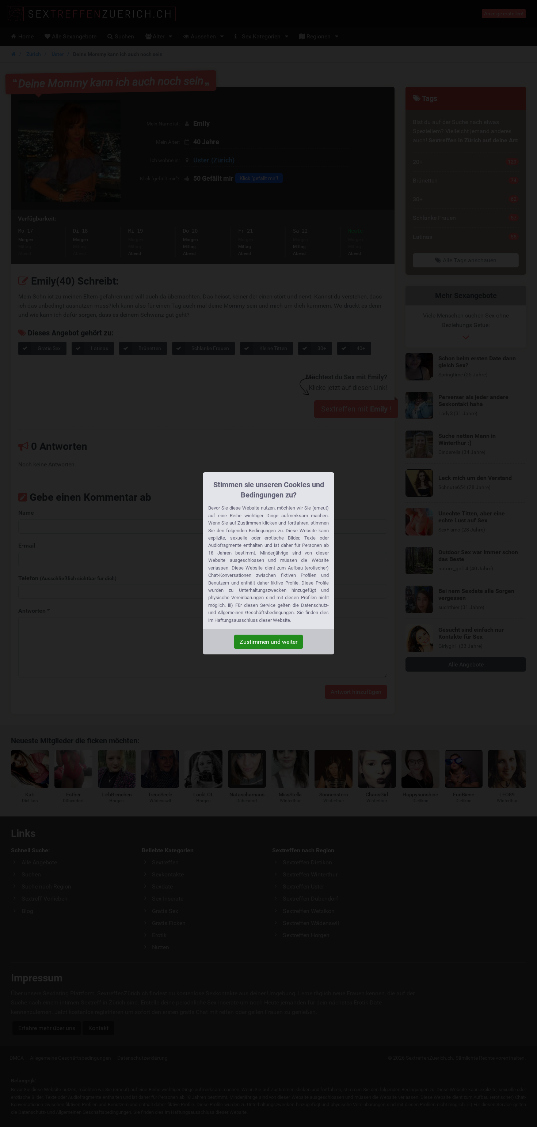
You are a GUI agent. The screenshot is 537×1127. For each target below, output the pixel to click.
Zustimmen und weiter (268, 641)
